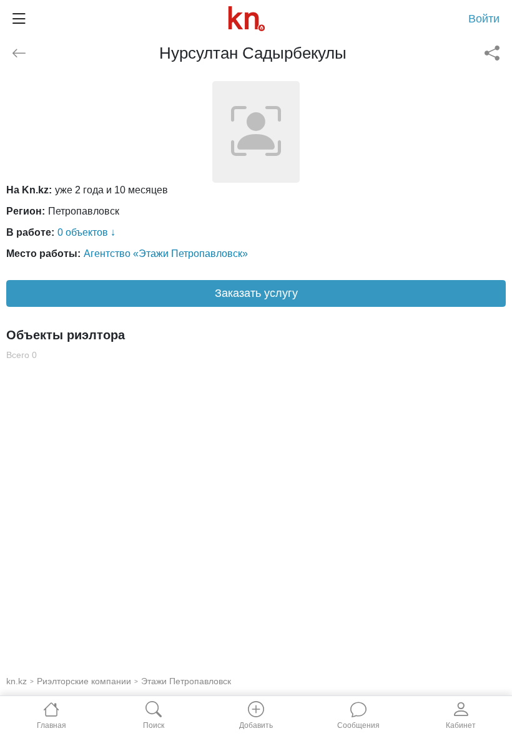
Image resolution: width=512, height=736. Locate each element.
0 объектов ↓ (86, 232)
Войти (484, 18)
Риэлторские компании (84, 681)
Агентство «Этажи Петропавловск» (166, 253)
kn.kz (16, 681)
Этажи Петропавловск (186, 681)
